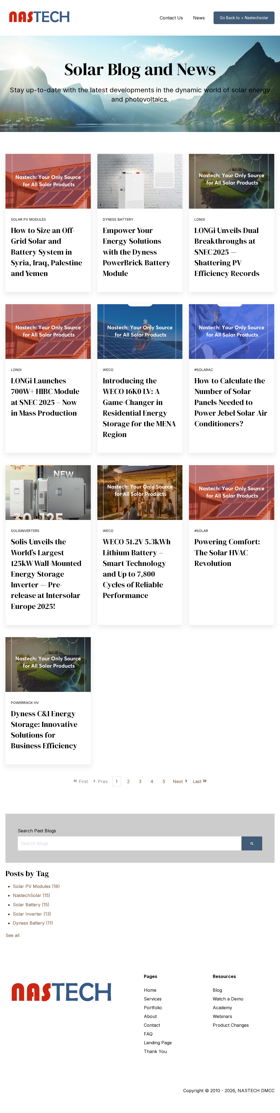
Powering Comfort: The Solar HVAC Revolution (227, 552)
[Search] (251, 843)
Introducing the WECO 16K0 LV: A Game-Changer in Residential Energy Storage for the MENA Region (139, 407)
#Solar (201, 531)
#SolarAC (203, 370)
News (199, 18)
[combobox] (129, 843)
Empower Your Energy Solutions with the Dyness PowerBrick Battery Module (137, 251)
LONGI (199, 219)
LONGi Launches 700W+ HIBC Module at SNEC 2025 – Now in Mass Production (45, 396)
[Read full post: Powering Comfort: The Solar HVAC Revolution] (231, 492)
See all (12, 935)
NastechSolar (31, 895)
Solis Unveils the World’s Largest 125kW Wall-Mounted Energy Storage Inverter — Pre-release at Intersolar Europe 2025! (46, 573)
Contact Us (171, 18)
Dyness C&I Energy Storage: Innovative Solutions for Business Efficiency (44, 729)
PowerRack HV (25, 703)
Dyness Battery (118, 219)
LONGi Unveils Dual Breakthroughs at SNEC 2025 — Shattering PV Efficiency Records (226, 251)
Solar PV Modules (28, 219)
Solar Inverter (32, 914)
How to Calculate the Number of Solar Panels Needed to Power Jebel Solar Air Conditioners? (230, 402)
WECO (108, 370)
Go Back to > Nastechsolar (244, 17)
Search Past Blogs (37, 830)
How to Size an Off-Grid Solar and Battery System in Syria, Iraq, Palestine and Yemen (46, 251)
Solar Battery (31, 904)
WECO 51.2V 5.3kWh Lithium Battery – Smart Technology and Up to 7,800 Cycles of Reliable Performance (137, 568)
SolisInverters (25, 531)
